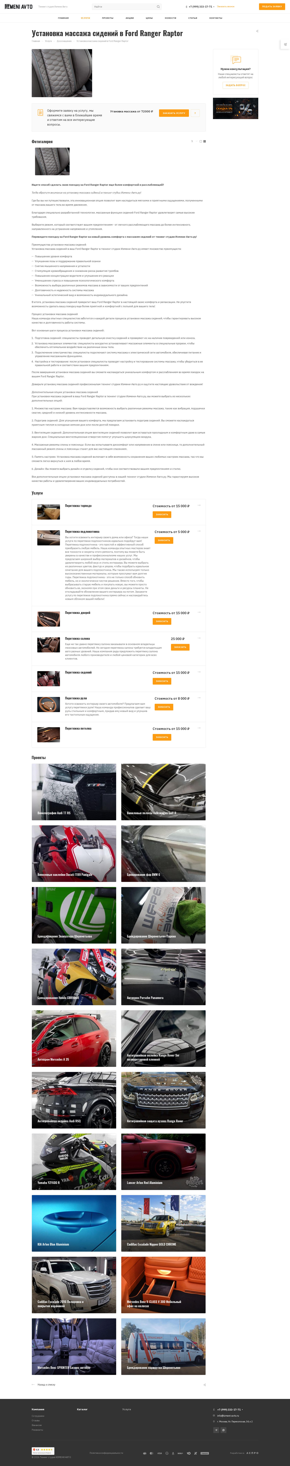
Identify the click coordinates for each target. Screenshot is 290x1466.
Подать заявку (272, 6)
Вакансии (37, 1425)
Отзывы (36, 1420)
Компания (38, 1409)
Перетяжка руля (76, 698)
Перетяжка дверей (77, 612)
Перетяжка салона (77, 638)
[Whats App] (223, 1430)
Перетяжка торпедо (78, 505)
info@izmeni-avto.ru (228, 1415)
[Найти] (159, 7)
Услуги (126, 1409)
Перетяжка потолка (78, 728)
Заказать (162, 514)
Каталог (82, 1409)
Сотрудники (38, 1415)
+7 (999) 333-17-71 (200, 6)
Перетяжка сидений (78, 672)
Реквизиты (37, 1429)
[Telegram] (216, 1430)
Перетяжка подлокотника (82, 531)
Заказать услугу (174, 113)
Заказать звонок (226, 6)
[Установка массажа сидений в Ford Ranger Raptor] (62, 72)
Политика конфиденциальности (106, 1452)
